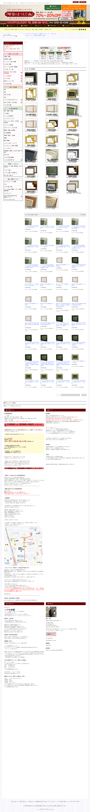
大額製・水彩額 (7, 56)
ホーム (25, 42)
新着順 (36, 214)
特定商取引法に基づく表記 (41, 801)
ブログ (66, 29)
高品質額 (59, 54)
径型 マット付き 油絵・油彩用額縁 (74, 116)
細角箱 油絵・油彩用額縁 (30, 162)
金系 (5, 89)
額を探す (76, 2)
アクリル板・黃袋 (7, 83)
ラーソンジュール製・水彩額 (10, 61)
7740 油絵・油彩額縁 (50, 208)
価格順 (32, 214)
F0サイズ (43, 56)
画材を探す (82, 2)
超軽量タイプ (67, 54)
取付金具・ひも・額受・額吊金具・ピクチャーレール (13, 167)
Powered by (38, 809)
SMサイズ (51, 56)
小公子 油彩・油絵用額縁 (51, 100)
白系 (5, 97)
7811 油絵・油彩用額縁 (29, 147)
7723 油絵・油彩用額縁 (71, 131)
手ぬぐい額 (6, 154)
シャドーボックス (7, 148)
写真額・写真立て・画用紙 (9, 135)
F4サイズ (67, 56)
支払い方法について (15, 801)
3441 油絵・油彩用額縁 (71, 162)
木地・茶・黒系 (7, 94)
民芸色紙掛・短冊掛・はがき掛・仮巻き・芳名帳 (13, 151)
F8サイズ (51, 58)
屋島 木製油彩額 (49, 193)
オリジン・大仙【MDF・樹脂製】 (11, 66)
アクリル (45, 33)
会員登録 (25, 25)
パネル (5, 184)
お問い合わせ (53, 25)
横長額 (39, 35)
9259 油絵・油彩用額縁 (71, 177)
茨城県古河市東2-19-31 (50, 620)
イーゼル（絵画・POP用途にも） (11, 172)
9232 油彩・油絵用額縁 (30, 100)
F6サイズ (43, 58)
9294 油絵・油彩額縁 (71, 85)
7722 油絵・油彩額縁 (50, 131)
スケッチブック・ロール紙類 (10, 181)
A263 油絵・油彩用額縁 (71, 147)
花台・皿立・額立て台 (8, 175)
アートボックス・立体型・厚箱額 (11, 145)
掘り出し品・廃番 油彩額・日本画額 (34, 29)
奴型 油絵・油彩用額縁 (51, 177)
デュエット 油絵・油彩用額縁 (31, 85)
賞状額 (5, 137)
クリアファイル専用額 (8, 125)
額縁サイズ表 (48, 29)
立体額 (43, 35)
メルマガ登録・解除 (73, 29)
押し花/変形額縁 (7, 132)
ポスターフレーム (29, 35)
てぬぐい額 (53, 33)
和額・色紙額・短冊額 (8, 110)
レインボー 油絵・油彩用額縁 (52, 116)
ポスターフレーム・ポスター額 (10, 127)
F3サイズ (59, 56)
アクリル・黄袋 (7, 170)
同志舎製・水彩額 (7, 59)
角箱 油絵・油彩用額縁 (51, 85)
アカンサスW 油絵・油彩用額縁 (73, 100)
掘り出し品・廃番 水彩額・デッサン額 (14, 29)
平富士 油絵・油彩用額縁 (30, 131)
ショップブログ (69, 801)
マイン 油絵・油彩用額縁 (51, 162)
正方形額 (35, 35)
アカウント (11, 25)
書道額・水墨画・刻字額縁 (9, 130)
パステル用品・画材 (8, 186)
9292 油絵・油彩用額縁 (51, 147)
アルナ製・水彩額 (7, 64)
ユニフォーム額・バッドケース (10, 143)
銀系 (5, 92)
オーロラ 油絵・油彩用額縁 (31, 116)
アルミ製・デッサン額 (8, 69)
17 (82, 395)
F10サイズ (59, 58)
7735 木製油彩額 (28, 208)
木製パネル (36, 33)
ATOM (77, 801)
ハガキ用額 (6, 113)
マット (49, 33)
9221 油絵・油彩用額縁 (29, 193)
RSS (75, 801)
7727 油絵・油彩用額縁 (29, 177)
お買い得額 (43, 54)
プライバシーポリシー (51, 801)
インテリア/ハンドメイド (9, 118)
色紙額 (40, 33)
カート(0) (67, 25)
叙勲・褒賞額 (6, 140)
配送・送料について (24, 801)
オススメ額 (51, 54)
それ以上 (67, 58)
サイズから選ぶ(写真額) (9, 157)
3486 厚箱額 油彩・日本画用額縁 (73, 193)
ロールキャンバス (29, 33)
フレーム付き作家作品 (8, 116)
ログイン (39, 25)
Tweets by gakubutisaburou (9, 199)
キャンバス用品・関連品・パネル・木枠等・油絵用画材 (13, 190)
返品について (32, 801)
